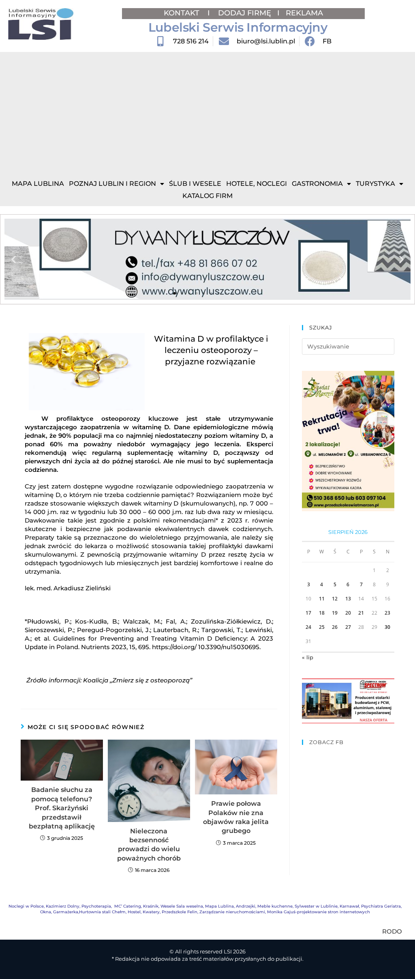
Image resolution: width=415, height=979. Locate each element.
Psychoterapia (96, 906)
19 (335, 612)
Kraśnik (150, 906)
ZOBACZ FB (326, 742)
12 (335, 598)
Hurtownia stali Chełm (102, 911)
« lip (307, 657)
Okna (45, 911)
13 (348, 598)
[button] (14, 259)
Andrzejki (245, 906)
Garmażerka (65, 911)
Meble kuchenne (275, 906)
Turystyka (375, 183)
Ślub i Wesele (195, 183)
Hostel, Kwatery (144, 911)
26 (335, 627)
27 (348, 627)
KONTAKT (182, 13)
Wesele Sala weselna (181, 906)
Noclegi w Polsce (26, 906)
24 (308, 627)
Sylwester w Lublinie (316, 906)
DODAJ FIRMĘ (244, 13)
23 (387, 612)
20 (348, 612)
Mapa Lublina (38, 183)
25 (322, 627)
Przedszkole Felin (179, 911)
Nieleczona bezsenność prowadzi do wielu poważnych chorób (149, 844)
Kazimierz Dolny (62, 906)
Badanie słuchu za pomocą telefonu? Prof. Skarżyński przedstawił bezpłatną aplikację (62, 808)
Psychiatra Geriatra (381, 906)
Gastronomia (317, 183)
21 (361, 612)
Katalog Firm (207, 196)
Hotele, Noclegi (256, 183)
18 (322, 612)
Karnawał (349, 906)
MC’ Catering (127, 906)
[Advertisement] (207, 113)
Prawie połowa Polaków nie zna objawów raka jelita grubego (236, 817)
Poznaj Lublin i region (112, 183)
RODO (392, 931)
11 (322, 598)
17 (308, 612)
